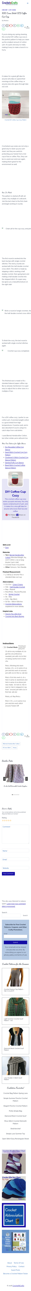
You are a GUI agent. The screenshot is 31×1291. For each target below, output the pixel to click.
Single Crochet (14, 594)
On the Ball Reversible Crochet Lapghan (15, 786)
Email (5, 860)
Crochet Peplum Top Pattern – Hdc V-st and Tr (14, 990)
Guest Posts (15, 1270)
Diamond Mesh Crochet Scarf (15, 1116)
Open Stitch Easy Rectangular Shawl (15, 1139)
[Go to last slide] (4, 779)
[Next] (26, 779)
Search (4, 912)
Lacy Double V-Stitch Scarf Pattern (13, 1078)
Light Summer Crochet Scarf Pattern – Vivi (13, 1019)
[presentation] (15, 773)
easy (15, 747)
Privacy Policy (12, 1266)
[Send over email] (18, 25)
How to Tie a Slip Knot (13, 614)
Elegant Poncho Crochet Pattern (15, 1106)
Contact (21, 1266)
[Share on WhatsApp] (3, 29)
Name (5, 851)
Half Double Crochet (17, 587)
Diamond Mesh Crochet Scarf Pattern (14, 1049)
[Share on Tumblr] (14, 25)
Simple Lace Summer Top (15, 1134)
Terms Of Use (19, 1263)
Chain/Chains (18, 585)
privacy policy (9, 955)
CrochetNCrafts (18, 1286)
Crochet (5, 10)
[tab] (12, 794)
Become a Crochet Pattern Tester (15, 1274)
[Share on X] (7, 25)
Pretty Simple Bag (15, 1111)
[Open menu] (27, 3)
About (9, 1263)
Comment (7, 827)
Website (6, 868)
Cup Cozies (12, 10)
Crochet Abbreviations (13, 604)
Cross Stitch (7, 747)
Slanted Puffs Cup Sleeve (14, 463)
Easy (7, 547)
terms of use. (22, 955)
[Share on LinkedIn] (22, 25)
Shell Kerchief (15, 1129)
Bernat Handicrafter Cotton (11, 744)
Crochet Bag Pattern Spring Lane (15, 1093)
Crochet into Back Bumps (14, 616)
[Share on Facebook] (3, 25)
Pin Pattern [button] (12, 515)
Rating (4, 818)
